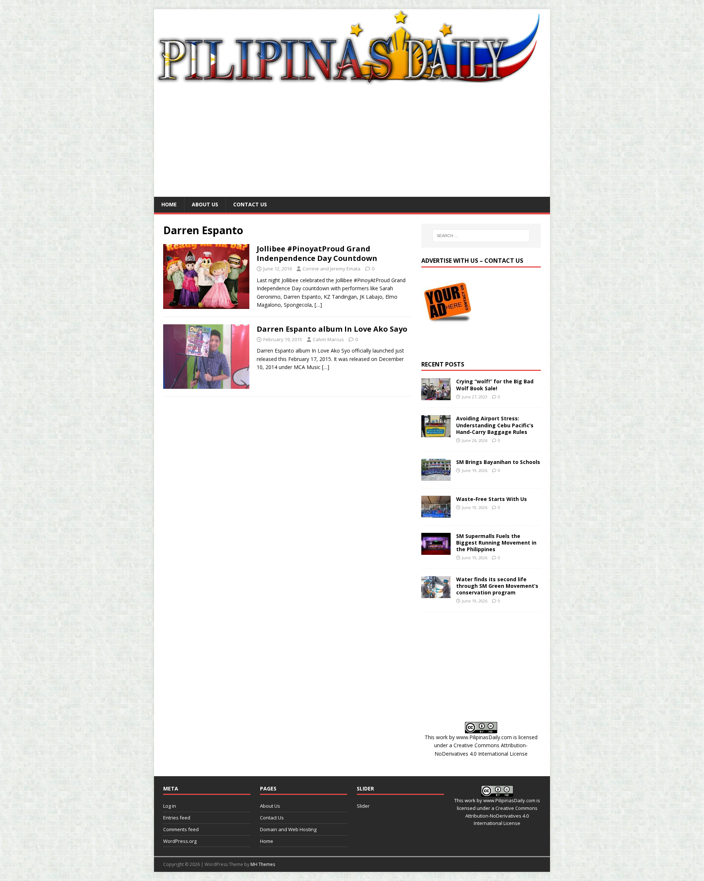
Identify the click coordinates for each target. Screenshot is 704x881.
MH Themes (262, 864)
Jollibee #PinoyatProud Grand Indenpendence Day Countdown (317, 253)
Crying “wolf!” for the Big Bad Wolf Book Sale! (495, 384)
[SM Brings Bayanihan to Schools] (436, 476)
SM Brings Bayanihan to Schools (498, 461)
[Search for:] (481, 235)
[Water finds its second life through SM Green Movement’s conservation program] (436, 593)
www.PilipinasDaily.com (484, 737)
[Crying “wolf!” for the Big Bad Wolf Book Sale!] (436, 395)
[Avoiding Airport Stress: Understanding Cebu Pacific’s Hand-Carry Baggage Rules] (436, 433)
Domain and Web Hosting (288, 829)
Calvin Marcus (328, 339)
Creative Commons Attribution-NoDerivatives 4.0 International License (501, 816)
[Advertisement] (352, 142)
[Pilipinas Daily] (352, 82)
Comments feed (181, 829)
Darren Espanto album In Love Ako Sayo (332, 329)
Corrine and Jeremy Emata (331, 268)
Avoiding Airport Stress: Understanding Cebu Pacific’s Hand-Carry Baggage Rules (495, 425)
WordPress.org (180, 841)
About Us (205, 204)
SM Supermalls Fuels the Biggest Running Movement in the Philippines (496, 542)
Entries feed (176, 817)
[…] (318, 304)
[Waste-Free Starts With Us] (436, 513)
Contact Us (250, 204)
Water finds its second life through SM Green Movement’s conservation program (497, 586)
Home (169, 204)
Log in (169, 806)
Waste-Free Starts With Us (491, 498)
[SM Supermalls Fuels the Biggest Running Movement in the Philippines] (436, 550)
